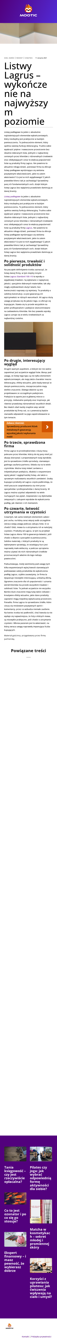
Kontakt (25, 1336)
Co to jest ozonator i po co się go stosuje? (15, 1215)
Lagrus (29, 227)
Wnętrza (29, 58)
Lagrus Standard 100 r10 (21, 276)
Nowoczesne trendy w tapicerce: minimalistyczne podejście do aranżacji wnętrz (25, 1085)
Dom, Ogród (9, 58)
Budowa (22, 934)
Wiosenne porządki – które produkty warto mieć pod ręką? (25, 698)
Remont (19, 58)
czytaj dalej (14, 723)
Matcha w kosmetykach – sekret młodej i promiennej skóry (40, 1238)
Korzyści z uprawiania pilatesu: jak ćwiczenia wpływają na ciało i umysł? (41, 1287)
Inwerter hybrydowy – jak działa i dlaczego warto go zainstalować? (27, 846)
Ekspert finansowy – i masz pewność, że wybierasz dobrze (15, 1261)
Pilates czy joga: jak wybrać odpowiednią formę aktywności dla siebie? (40, 1178)
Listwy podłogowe (12, 196)
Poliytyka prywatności (41, 1336)
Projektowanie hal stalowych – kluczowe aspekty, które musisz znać (25, 925)
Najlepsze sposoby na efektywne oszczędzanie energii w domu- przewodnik (26, 1006)
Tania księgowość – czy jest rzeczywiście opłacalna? (15, 1174)
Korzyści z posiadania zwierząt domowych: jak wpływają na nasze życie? (27, 772)
